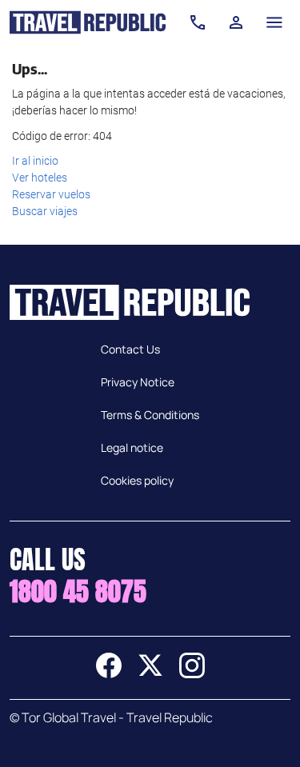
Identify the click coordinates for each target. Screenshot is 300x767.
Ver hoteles (39, 177)
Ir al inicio (35, 160)
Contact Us (130, 349)
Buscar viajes (45, 211)
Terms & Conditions (150, 414)
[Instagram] (192, 673)
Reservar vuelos (51, 194)
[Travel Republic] (88, 22)
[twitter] (150, 673)
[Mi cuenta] (236, 22)
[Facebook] (109, 673)
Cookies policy (137, 480)
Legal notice (132, 447)
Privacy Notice (137, 381)
